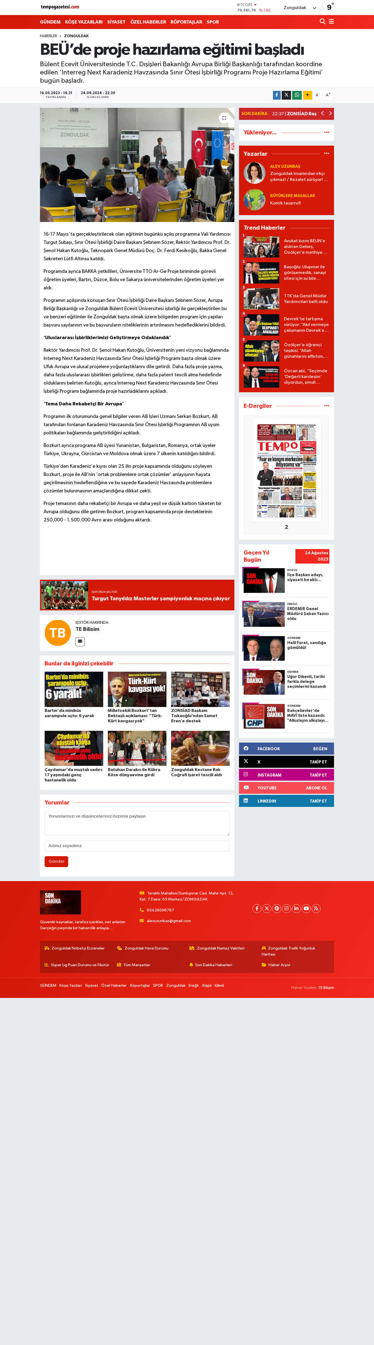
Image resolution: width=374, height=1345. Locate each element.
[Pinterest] (276, 908)
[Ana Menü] (330, 22)
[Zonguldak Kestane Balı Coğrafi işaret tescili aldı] (200, 748)
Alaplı (207, 985)
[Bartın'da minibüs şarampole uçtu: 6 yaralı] (74, 689)
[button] (322, 114)
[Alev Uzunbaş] (255, 173)
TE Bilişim (326, 988)
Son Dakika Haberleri (213, 965)
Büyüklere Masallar (292, 196)
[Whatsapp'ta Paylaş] (297, 95)
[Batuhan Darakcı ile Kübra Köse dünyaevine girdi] (137, 748)
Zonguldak (76, 36)
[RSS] (316, 908)
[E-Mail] (80, 641)
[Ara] (323, 22)
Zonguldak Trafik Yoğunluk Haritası (288, 951)
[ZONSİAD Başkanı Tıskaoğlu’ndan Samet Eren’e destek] (200, 689)
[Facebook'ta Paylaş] (277, 95)
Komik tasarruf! (285, 203)
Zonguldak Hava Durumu (146, 948)
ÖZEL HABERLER (148, 22)
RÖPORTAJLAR (186, 22)
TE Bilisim (87, 629)
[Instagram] (286, 908)
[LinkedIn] (296, 908)
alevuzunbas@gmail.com (169, 921)
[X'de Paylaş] (286, 95)
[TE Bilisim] (58, 632)
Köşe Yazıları (70, 985)
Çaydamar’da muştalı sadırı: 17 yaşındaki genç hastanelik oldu (74, 774)
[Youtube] (306, 908)
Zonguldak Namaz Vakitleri (220, 948)
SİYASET (116, 22)
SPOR (213, 22)
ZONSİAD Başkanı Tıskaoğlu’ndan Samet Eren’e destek (194, 715)
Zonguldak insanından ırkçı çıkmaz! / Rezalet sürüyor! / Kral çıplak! (298, 177)
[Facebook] (256, 908)
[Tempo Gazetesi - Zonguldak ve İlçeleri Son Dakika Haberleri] (60, 7)
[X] (266, 908)
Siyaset (91, 985)
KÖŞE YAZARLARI (84, 22)
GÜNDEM (50, 22)
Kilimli (219, 985)
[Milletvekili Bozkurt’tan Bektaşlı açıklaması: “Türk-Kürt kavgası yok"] (137, 689)
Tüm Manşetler (136, 965)
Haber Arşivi (279, 965)
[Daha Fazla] (307, 95)
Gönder (56, 861)
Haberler (48, 36)
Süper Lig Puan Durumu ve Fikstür (80, 965)
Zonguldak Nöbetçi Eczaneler (78, 948)
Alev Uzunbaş (285, 166)
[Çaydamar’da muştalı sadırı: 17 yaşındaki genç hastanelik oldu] (74, 748)
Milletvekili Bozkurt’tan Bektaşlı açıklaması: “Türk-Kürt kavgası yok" (135, 715)
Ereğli (193, 985)
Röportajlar (140, 985)
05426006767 (160, 910)
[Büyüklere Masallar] (255, 199)
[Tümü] (326, 132)
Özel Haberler (114, 985)
